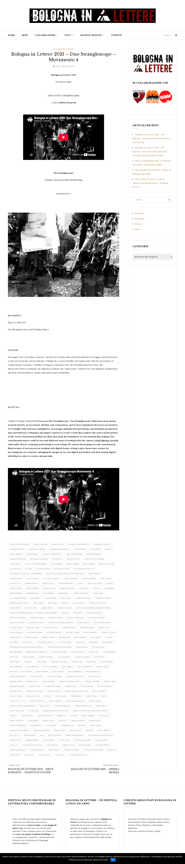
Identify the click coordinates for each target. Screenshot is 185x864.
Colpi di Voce (15, 583)
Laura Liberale (109, 652)
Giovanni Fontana (54, 632)
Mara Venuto (26, 672)
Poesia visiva (101, 706)
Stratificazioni (101, 740)
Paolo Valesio (61, 696)
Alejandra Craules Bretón (78, 544)
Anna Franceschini (93, 554)
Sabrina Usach (48, 721)
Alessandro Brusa (17, 549)
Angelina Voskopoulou (52, 554)
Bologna (28, 569)
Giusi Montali (15, 637)
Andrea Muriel (32, 554)
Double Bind (98, 593)
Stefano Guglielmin (82, 740)
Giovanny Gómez (72, 632)
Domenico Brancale (81, 593)
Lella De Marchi (63, 657)
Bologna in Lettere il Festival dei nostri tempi (65, 574)
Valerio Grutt (54, 750)
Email (137, 229)
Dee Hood (96, 588)
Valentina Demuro (102, 745)
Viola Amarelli (45, 755)
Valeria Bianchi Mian (18, 750)
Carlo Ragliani (33, 579)
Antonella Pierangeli (39, 559)
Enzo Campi (52, 603)
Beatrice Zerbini (72, 564)
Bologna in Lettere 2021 (84, 569)
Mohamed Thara (16, 691)
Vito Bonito (60, 755)
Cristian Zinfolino (65, 583)
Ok (113, 860)
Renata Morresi (88, 716)
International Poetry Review (60, 647)
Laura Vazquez (28, 657)
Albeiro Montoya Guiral (19, 544)
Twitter (138, 224)
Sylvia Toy (14, 745)
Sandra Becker (94, 721)
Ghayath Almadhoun (102, 623)
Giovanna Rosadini (34, 632)
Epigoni (64, 603)
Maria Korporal (36, 676)
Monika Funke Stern (35, 691)
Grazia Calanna (31, 637)
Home (11, 35)
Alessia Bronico (80, 549)
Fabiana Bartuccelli (97, 603)
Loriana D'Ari (77, 662)
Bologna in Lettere (63, 49)
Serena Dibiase (95, 725)
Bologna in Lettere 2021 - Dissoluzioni (25, 574)
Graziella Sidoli (48, 637)
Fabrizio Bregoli (47, 608)
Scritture (82, 725)
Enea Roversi (38, 603)
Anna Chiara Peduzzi (74, 554)
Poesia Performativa (62, 706)
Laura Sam (14, 657)
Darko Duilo (84, 588)
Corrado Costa (48, 583)
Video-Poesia (15, 755)
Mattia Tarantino (104, 686)
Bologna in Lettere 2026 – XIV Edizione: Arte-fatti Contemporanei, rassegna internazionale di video (149, 151)
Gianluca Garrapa (51, 627)
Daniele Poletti (49, 588)
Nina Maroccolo (33, 696)
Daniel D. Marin (16, 588)
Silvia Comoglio (104, 730)
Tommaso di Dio (68, 745)
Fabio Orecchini (31, 608)
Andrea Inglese (16, 554)
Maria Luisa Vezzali (54, 676)
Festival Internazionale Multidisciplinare (93, 608)
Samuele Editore (78, 721)
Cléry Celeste (106, 579)
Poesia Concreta (55, 701)
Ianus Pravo (27, 642)
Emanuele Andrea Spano (19, 603)
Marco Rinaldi (58, 672)
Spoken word (64, 740)
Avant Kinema (56, 564)
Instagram (140, 218)
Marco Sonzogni (92, 672)
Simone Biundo (30, 735)
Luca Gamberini (16, 667)
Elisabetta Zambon (103, 598)
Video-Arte (112, 750)
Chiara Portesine (70, 579)
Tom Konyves (52, 745)
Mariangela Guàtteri (75, 676)
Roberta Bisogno (16, 721)
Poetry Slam (33, 711)
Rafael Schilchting (45, 716)
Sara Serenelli (36, 725)
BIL (59, 66)
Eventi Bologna (78, 603)
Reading (74, 716)
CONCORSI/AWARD (45, 35)
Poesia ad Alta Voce (17, 701)
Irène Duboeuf (82, 647)
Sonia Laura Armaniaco (74, 735)
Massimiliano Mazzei (53, 686)
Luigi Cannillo (67, 667)
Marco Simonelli (75, 672)
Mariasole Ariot (94, 676)
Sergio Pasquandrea (41, 730)
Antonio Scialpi (73, 559)
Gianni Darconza (69, 627)
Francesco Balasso (96, 618)
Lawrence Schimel (45, 657)
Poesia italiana (95, 701)
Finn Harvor (78, 613)
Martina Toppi (34, 686)
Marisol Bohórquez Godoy (70, 681)
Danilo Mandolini (67, 588)
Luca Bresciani (106, 662)
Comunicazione (31, 583)
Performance (76, 696)
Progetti (13, 716)
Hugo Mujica (96, 637)
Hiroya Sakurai (80, 637)
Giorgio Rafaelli (16, 632)
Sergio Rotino (60, 730)
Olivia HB (47, 696)
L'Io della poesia (77, 652)
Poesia (103, 696)
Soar (42, 735)
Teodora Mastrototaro (32, 745)
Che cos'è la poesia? (51, 579)
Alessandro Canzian (36, 549)
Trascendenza (84, 745)
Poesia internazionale (75, 701)
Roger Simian (33, 721)
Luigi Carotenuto (84, 667)
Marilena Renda (16, 681)
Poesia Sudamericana (83, 706)
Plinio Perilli (91, 696)
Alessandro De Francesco (59, 549)
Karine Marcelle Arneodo (36, 652)
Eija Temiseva (35, 598)
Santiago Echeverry (18, 725)
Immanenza (93, 642)
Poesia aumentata (37, 701)
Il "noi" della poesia (45, 642)
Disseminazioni (32, 593)
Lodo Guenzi (41, 662)
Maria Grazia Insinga (18, 676)
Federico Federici (65, 608)
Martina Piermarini (17, 686)
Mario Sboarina (48, 681)
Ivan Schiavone (98, 647)
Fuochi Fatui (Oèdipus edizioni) (60, 623)
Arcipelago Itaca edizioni (94, 559)
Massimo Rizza (70, 686)
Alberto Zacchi (57, 544)
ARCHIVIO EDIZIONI (91, 35)
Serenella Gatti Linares (19, 730)
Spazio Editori (15, 740)
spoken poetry (49, 740)
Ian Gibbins (14, 642)
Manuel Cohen (102, 667)
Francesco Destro (17, 623)
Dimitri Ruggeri (16, 593)
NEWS (25, 35)
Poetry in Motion (17, 711)
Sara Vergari (51, 725)
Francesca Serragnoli (76, 618)
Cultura (110, 583)
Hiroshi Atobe (64, 637)
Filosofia (65, 613)
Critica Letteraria (95, 583)
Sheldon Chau (75, 730)
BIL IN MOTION (15, 569)
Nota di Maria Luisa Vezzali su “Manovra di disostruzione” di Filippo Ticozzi (150, 183)
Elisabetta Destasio (83, 598)
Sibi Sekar (89, 730)
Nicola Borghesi (99, 691)
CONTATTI (116, 35)
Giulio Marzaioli (90, 632)
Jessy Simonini (15, 652)
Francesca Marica (56, 618)
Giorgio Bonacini (87, 627)
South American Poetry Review (100, 735)
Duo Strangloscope (18, 598)
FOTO (68, 35)
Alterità (108, 549)
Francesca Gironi (37, 618)
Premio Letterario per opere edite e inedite (90, 711)
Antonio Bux (57, 559)
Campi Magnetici (16, 579)
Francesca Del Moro (18, 618)
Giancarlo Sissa (32, 627)
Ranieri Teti (61, 716)
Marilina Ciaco (32, 681)
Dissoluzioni (48, 593)
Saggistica (62, 721)
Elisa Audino (66, 598)
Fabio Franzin (15, 608)
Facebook (139, 213)
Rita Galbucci (103, 716)
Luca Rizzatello (32, 667)
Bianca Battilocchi (106, 564)
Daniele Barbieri (32, 588)
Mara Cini (13, 672)
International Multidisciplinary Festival (27, 647)
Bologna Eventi (42, 569)
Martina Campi (109, 681)
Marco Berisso (42, 672)
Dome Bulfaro (63, 593)
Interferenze (107, 642)
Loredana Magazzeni (59, 662)
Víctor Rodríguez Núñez (93, 750)
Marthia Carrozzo (92, 681)
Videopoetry (29, 755)
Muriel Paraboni (53, 691)
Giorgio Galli (103, 627)
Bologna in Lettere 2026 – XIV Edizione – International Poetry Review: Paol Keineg (151, 138)
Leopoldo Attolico (82, 657)
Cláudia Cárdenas (89, 579)
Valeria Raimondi (37, 750)
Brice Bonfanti (94, 574)
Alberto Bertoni (40, 544)
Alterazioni (95, 549)
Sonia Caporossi (54, 735)
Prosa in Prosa (27, 716)
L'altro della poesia (59, 652)
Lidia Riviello (15, 662)
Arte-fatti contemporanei (35, 564)
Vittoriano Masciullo (78, 755)
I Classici (108, 637)
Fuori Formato (83, 623)
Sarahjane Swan (67, 725)
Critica (80, 583)
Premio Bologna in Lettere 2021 (56, 711)
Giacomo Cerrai (16, 627)
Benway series (89, 564)
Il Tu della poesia (64, 642)
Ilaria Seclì (80, 642)
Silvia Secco (14, 735)
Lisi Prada (28, 662)
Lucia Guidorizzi (50, 667)
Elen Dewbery (50, 598)
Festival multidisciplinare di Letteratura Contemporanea (33, 613)
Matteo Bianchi (87, 686)
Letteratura (100, 657)
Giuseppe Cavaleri (108, 632)
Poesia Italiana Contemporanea (22, 706)
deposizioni (109, 588)
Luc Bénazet (91, 662)
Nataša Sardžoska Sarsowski (76, 691)
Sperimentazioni (31, 740)
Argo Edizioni (15, 564)
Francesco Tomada (36, 623)
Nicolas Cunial (16, 696)
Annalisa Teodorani (18, 559)
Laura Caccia (94, 652)
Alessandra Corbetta (102, 544)
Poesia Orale (45, 706)
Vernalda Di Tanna (71, 750)
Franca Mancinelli (94, 613)
